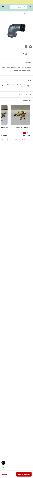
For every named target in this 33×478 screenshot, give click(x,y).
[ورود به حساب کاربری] (7, 7)
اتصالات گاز (16, 13)
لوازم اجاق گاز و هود (27, 13)
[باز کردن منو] (30, 7)
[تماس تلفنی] (3, 463)
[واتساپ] (3, 467)
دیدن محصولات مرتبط (24, 474)
